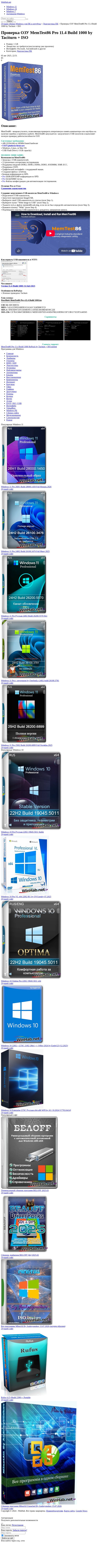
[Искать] (27, 19)
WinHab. (6, 2)
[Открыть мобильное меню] (15, 21)
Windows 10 (11, 9)
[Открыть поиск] (5, 21)
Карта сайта (69, 1511)
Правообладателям (54, 1511)
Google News (81, 1511)
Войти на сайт (7, 1538)
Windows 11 (11, 7)
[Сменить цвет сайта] (2, 21)
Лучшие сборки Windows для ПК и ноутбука (21, 24)
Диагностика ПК (50, 24)
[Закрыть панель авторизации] (2, 1523)
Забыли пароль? (20, 1530)
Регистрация (17, 1525)
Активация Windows (15, 14)
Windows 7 (11, 11)
